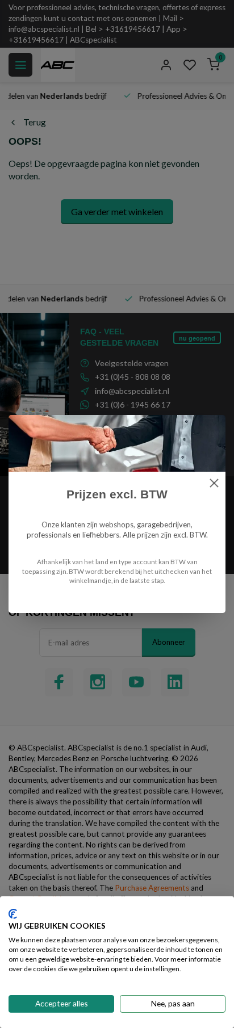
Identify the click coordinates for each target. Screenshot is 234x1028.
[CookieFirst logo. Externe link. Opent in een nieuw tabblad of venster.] (13, 914)
